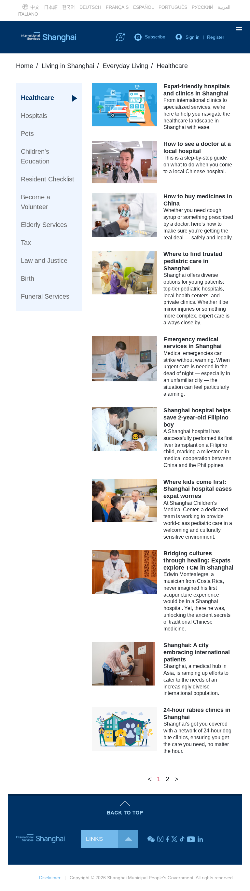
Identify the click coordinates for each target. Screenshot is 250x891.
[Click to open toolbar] (120, 36)
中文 (34, 7)
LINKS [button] (94, 839)
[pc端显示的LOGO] (48, 37)
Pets (27, 133)
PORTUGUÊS (173, 7)
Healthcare (37, 97)
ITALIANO (28, 14)
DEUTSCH (90, 7)
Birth (27, 278)
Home (24, 65)
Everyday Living (125, 65)
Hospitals (34, 115)
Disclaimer (50, 877)
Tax (26, 242)
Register (215, 37)
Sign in (193, 37)
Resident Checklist (47, 179)
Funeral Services (45, 296)
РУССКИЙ (202, 7)
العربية (224, 7)
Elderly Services (44, 224)
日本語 (51, 7)
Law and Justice (44, 260)
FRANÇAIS (117, 7)
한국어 (68, 7)
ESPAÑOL (143, 7)
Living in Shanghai (68, 65)
